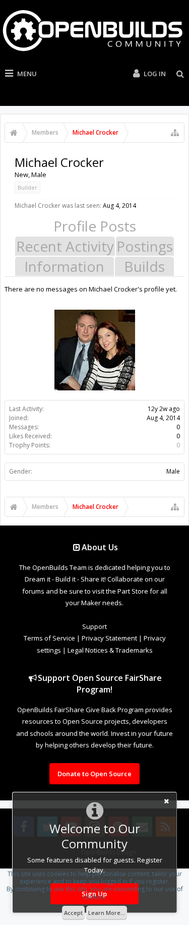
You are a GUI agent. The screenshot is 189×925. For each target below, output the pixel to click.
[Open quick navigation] (175, 132)
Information (64, 266)
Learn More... (106, 912)
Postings (144, 246)
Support (94, 626)
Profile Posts (94, 226)
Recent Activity (65, 246)
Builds (144, 266)
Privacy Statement (109, 638)
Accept (73, 912)
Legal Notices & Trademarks (110, 650)
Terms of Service (49, 638)
